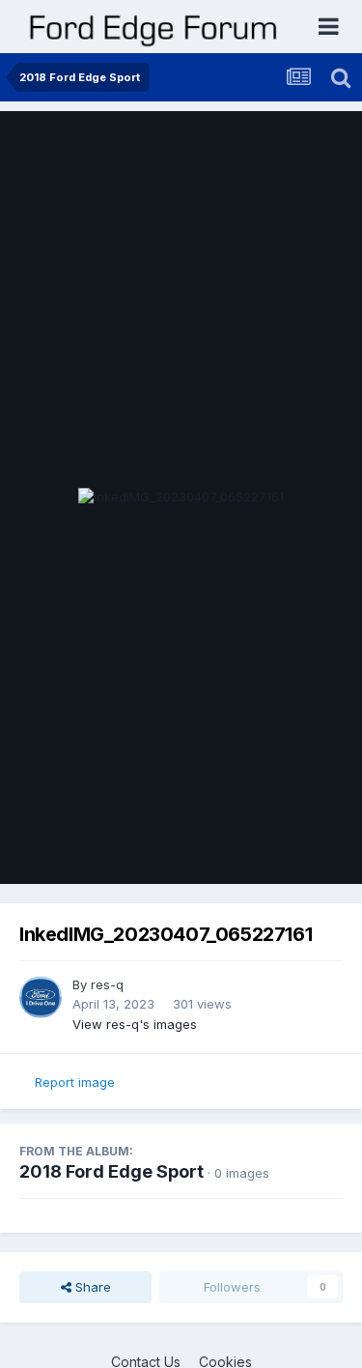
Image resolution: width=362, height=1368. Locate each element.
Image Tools (281, 849)
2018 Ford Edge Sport (111, 1171)
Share (91, 1287)
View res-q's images (134, 1024)
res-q (107, 984)
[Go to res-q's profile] (40, 997)
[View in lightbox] (181, 497)
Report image (75, 1082)
